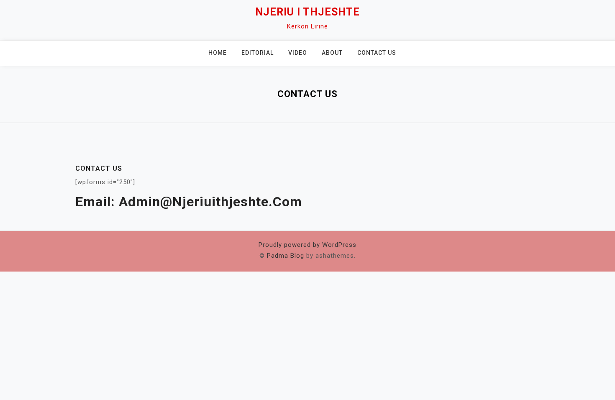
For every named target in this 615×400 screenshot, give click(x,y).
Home (217, 52)
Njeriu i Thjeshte (307, 12)
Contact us (376, 52)
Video (297, 52)
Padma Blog (285, 255)
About (332, 52)
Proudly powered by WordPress (307, 245)
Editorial (257, 52)
